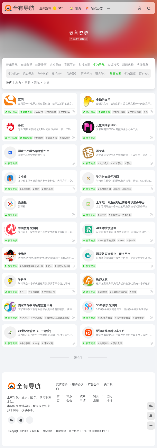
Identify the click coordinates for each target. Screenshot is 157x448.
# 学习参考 (47, 189)
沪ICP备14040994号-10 (96, 430)
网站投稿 (61, 430)
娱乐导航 (12, 64)
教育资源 (115, 73)
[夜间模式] (151, 425)
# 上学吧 (102, 214)
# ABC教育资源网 (106, 240)
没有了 (78, 357)
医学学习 (86, 73)
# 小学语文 (116, 163)
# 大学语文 (103, 163)
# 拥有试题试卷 (62, 266)
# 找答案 (126, 214)
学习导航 (99, 64)
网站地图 (48, 430)
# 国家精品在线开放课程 (57, 317)
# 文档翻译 (64, 111)
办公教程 (43, 73)
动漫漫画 (41, 64)
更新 (27, 82)
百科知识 (144, 73)
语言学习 (101, 73)
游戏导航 (55, 64)
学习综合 (14, 73)
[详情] (73, 111)
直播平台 (70, 64)
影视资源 (84, 64)
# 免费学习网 (104, 189)
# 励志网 (126, 189)
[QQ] (20, 420)
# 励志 (116, 189)
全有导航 (34, 430)
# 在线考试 (114, 214)
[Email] (29, 420)
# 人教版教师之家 (118, 291)
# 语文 (128, 163)
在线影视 (26, 64)
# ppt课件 (102, 291)
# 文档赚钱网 (134, 111)
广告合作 (93, 384)
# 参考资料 (25, 189)
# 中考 (36, 343)
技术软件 (57, 73)
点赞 (46, 82)
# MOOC (24, 317)
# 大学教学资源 (122, 317)
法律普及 (142, 64)
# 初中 (49, 266)
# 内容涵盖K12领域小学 (31, 266)
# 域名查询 (65, 137)
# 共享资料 (103, 343)
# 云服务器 (51, 137)
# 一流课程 (36, 317)
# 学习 (36, 189)
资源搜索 (113, 64)
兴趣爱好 (72, 73)
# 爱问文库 (116, 343)
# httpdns (39, 137)
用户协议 (77, 384)
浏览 (37, 82)
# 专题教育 (33, 291)
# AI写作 (38, 111)
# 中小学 (131, 240)
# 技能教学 (138, 317)
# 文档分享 (50, 111)
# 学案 (133, 291)
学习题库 (130, 73)
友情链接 (61, 384)
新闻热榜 (128, 64)
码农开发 (28, 73)
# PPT (121, 240)
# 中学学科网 (48, 291)
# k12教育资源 (105, 317)
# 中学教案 (25, 343)
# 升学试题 (47, 343)
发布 (18, 82)
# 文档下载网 (119, 111)
